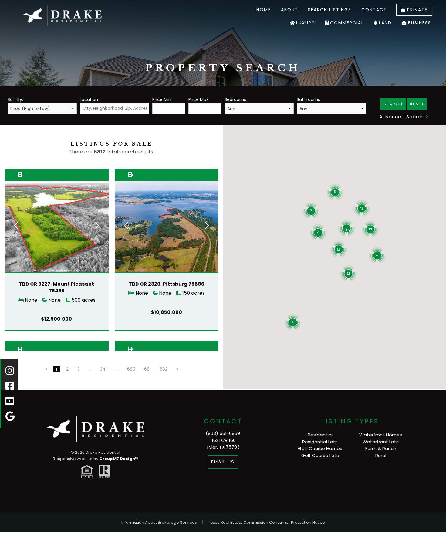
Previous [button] (16, 225)
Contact (374, 10)
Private (416, 10)
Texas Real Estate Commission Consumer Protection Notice (266, 522)
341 (103, 369)
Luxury (305, 23)
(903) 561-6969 (223, 433)
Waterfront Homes (380, 435)
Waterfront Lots (381, 442)
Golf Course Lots (320, 455)
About (289, 10)
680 (131, 369)
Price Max (198, 99)
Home (263, 10)
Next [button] (97, 225)
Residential (320, 435)
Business (419, 23)
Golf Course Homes (320, 448)
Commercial (347, 23)
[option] (57, 228)
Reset (417, 104)
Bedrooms (235, 99)
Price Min (161, 99)
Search (393, 104)
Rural (380, 455)
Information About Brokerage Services (159, 522)
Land (385, 23)
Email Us (223, 462)
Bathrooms (308, 99)
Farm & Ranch (380, 448)
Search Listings (329, 10)
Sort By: (15, 99)
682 (163, 369)
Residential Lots (320, 442)
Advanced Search (402, 116)
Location (89, 99)
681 (147, 369)
